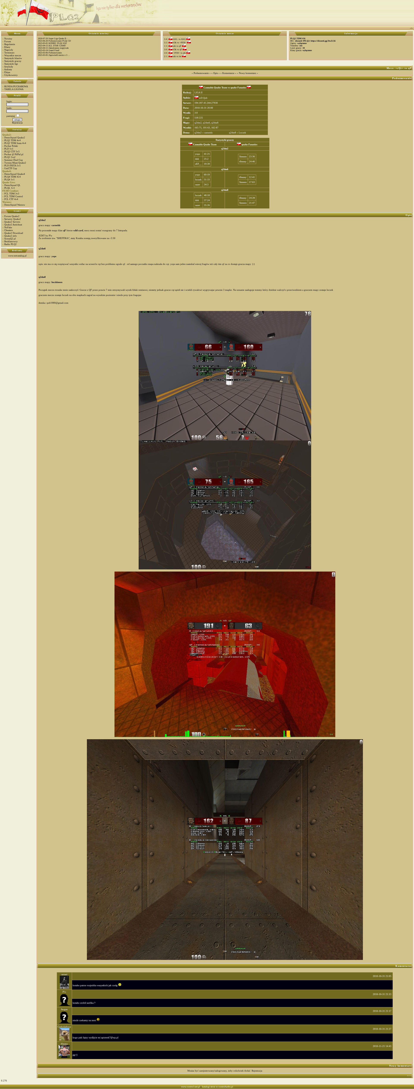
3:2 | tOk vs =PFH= (175, 42)
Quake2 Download (13, 233)
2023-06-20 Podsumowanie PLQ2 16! (54, 41)
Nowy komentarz (247, 73)
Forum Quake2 (11, 216)
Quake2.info (10, 235)
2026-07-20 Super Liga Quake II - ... (54, 38)
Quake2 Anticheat (13, 224)
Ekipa (7, 72)
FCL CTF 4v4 (11, 199)
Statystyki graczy (12, 61)
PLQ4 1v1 (9, 179)
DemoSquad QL (12, 185)
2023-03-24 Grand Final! (49, 50)
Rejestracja (17, 122)
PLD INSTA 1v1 (12, 165)
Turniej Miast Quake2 (15, 162)
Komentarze (228, 73)
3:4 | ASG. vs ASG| (175, 39)
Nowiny (8, 38)
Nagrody (8, 49)
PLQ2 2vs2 (10, 157)
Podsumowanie (201, 73)
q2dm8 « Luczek (237, 132)
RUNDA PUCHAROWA (16, 86)
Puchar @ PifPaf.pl (13, 154)
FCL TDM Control (13, 196)
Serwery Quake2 (12, 219)
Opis (215, 73)
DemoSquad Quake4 (14, 174)
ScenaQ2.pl (10, 238)
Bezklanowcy (11, 241)
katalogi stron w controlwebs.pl (217, 1086)
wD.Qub (202, 98)
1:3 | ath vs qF (173, 46)
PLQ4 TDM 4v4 (12, 176)
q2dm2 (198, 122)
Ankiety (8, 69)
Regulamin (9, 44)
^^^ (409, 1076)
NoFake (8, 227)
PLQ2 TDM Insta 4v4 (15, 143)
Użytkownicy (11, 75)
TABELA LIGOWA (14, 89)
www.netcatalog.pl (17, 255)
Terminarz (9, 52)
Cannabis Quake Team (215, 87)
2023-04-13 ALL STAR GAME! (52, 45)
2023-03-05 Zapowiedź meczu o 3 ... (54, 55)
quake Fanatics (239, 87)
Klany (7, 47)
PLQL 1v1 (9, 188)
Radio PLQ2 (10, 244)
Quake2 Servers (12, 221)
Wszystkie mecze (12, 55)
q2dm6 (206, 122)
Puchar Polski (11, 146)
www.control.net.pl (190, 1086)
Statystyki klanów (13, 58)
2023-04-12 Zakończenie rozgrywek (53, 48)
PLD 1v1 (8, 148)
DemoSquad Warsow (14, 204)
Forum (7, 41)
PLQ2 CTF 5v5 (12, 151)
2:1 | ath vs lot (173, 56)
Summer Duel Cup (13, 160)
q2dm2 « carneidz (203, 132)
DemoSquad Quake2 (14, 137)
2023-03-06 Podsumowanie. (50, 53)
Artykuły (8, 66)
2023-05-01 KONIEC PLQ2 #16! (52, 43)
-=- (411, 28)
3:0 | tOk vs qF (173, 49)
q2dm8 (214, 122)
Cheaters (8, 230)
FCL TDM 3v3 (11, 193)
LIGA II (198, 92)
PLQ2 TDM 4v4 (12, 140)
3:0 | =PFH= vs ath (175, 53)
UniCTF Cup (10, 168)
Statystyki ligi (11, 63)
